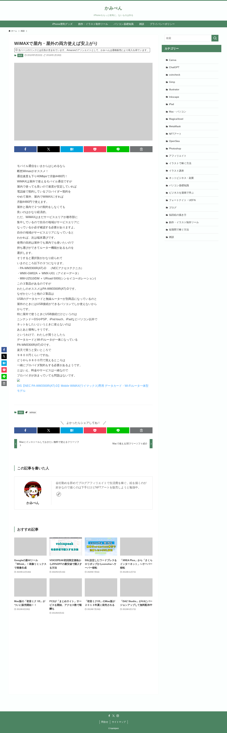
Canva (172, 60)
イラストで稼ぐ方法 (180, 163)
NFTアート (175, 133)
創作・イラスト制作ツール (184, 222)
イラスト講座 (176, 170)
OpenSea (174, 141)
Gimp (172, 82)
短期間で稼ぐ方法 (179, 229)
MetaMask (175, 126)
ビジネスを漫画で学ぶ (181, 192)
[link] (58, 494)
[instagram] (117, 715)
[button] (25, 149)
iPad (171, 104)
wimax (33, 412)
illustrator (174, 89)
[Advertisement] (83, 661)
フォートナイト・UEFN (182, 200)
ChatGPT (174, 67)
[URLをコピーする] (141, 149)
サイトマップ (119, 722)
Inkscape (174, 96)
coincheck (174, 74)
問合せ (104, 722)
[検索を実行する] (214, 38)
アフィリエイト (177, 155)
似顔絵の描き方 (177, 214)
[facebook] (109, 715)
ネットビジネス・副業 (181, 178)
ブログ (172, 207)
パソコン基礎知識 (179, 185)
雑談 (20, 55)
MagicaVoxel (176, 118)
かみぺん (113, 8)
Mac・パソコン (177, 111)
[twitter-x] (113, 715)
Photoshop (175, 148)
